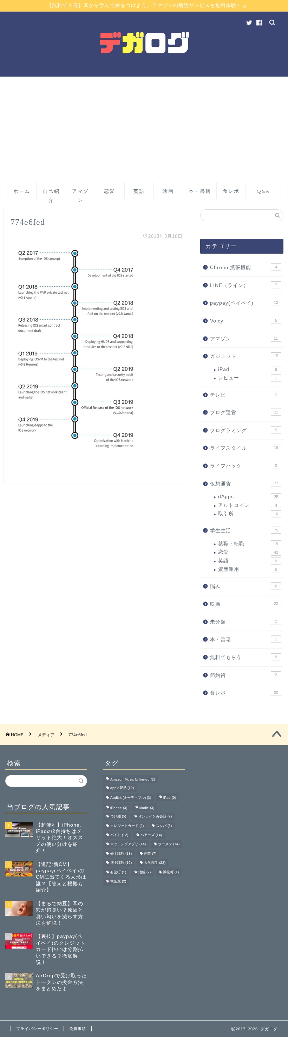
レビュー (247, 377)
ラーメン (168, 844)
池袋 (144, 872)
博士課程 (121, 863)
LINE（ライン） (243, 285)
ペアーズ (151, 835)
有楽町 (118, 872)
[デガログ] (144, 75)
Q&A (263, 191)
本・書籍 (200, 191)
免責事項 (77, 1028)
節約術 (243, 675)
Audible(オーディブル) (130, 798)
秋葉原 (118, 881)
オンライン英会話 (155, 816)
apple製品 (122, 788)
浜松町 (171, 872)
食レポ (231, 191)
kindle (146, 808)
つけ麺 (118, 816)
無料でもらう (243, 657)
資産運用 (247, 569)
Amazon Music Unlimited (132, 779)
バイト (119, 835)
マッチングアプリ (128, 844)
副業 (150, 853)
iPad (247, 369)
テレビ (243, 395)
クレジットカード (127, 826)
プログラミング (243, 430)
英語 (139, 191)
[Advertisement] (144, 129)
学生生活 (244, 530)
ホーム (21, 191)
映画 (168, 191)
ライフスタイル (244, 448)
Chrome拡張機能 (243, 267)
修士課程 (121, 853)
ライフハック (243, 466)
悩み (243, 586)
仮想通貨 (244, 484)
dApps (248, 496)
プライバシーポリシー (37, 1028)
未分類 (243, 622)
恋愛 (109, 191)
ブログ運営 (244, 412)
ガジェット (244, 356)
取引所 (248, 513)
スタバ (164, 826)
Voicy (243, 321)
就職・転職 (248, 543)
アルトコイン (247, 505)
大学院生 (154, 863)
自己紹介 (51, 193)
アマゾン (80, 193)
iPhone (118, 808)
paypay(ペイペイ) (244, 303)
